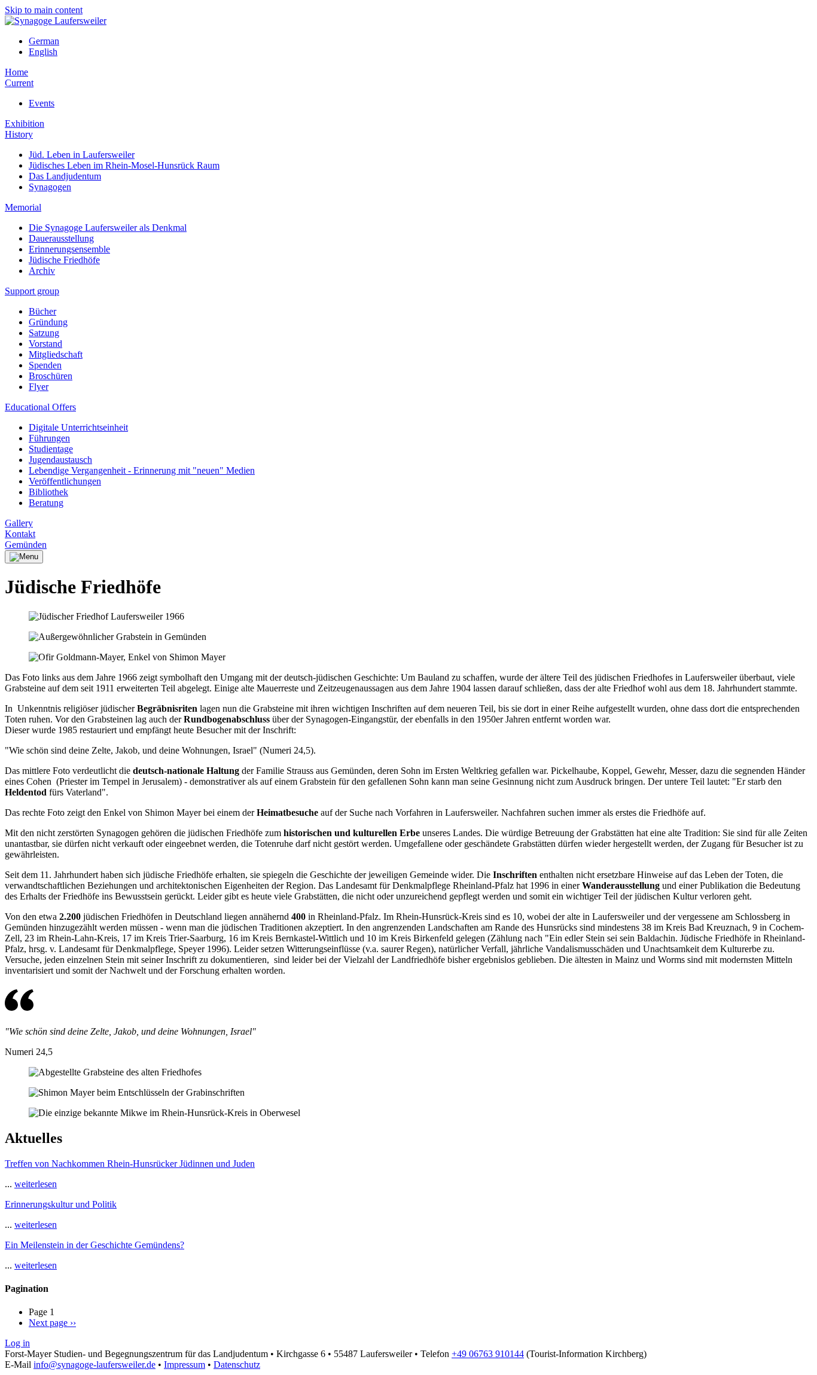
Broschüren (50, 376)
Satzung (44, 333)
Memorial (23, 207)
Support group (32, 291)
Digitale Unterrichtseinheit (78, 427)
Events (41, 103)
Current (19, 83)
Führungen (49, 438)
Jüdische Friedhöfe (64, 260)
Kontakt (20, 534)
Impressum (184, 1364)
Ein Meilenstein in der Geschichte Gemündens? (94, 1245)
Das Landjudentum (65, 176)
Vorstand (45, 344)
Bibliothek (48, 492)
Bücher (42, 311)
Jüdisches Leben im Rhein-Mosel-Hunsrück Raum (124, 165)
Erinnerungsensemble (69, 249)
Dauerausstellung (61, 238)
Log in (17, 1343)
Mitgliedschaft (56, 354)
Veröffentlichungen (65, 481)
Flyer (38, 387)
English (43, 52)
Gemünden (26, 544)
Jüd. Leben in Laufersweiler (82, 155)
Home (16, 72)
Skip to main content (44, 10)
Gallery (19, 523)
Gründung (48, 322)
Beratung (46, 503)
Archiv (42, 271)
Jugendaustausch (60, 460)
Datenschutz (237, 1364)
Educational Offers (40, 407)
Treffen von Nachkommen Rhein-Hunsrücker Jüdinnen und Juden (130, 1163)
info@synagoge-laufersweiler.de (94, 1364)
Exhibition (24, 123)
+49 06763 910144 (488, 1354)
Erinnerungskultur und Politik (61, 1204)
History (19, 134)
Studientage (51, 449)
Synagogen (50, 187)
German (44, 41)
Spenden (45, 365)
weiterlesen (35, 1184)
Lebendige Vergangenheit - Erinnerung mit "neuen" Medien (142, 470)
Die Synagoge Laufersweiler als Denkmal (108, 227)
